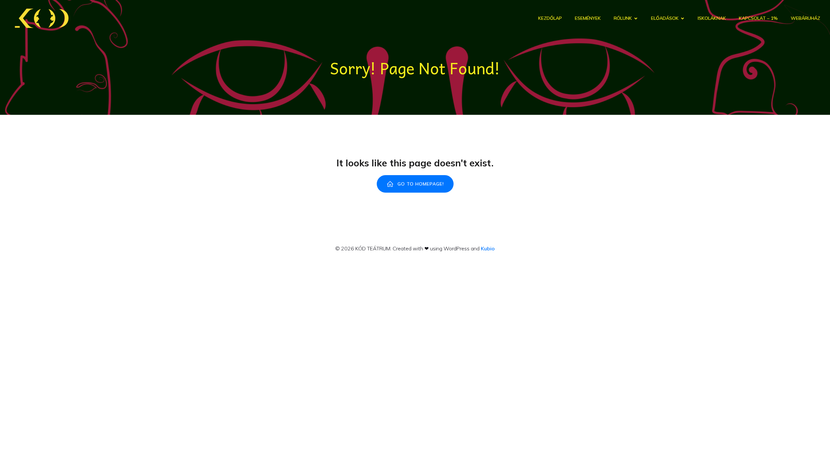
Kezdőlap (550, 18)
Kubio (488, 248)
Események (588, 18)
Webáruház (805, 18)
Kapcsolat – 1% (758, 18)
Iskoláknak (712, 18)
